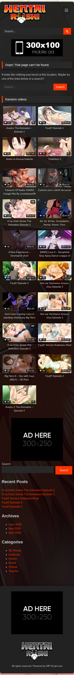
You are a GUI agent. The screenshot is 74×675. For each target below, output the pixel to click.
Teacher (13, 571)
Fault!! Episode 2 (12, 506)
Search (6, 464)
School (13, 566)
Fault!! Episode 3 (12, 502)
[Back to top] (63, 664)
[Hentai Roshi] (30, 14)
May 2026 (15, 528)
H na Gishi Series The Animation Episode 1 (28, 494)
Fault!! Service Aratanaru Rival (20, 498)
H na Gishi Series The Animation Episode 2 (28, 490)
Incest (12, 562)
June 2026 (15, 524)
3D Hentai (15, 550)
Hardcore (14, 554)
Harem (13, 558)
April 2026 (15, 532)
